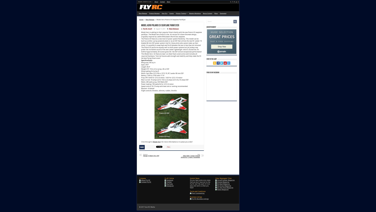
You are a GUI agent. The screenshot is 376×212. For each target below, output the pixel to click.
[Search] (235, 21)
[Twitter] (234, 2)
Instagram (170, 186)
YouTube (170, 184)
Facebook (170, 180)
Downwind (223, 13)
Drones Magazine (223, 182)
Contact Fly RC (146, 182)
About (156, 2)
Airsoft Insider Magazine (226, 180)
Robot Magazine (223, 190)
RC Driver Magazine (224, 186)
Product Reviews (154, 13)
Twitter (169, 182)
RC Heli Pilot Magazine (225, 188)
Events (171, 13)
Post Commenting (198, 193)
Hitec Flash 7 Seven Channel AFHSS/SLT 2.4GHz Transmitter (190, 156)
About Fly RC (145, 180)
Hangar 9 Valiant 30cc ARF (151, 155)
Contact (162, 2)
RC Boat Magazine (223, 184)
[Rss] (230, 2)
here (191, 186)
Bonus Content (207, 13)
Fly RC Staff (147, 29)
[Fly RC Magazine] (150, 6)
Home (141, 20)
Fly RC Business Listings (200, 199)
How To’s (164, 13)
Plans (216, 13)
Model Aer (156, 142)
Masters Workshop (195, 13)
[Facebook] (232, 2)
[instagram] (238, 2)
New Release (143, 13)
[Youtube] (236, 2)
